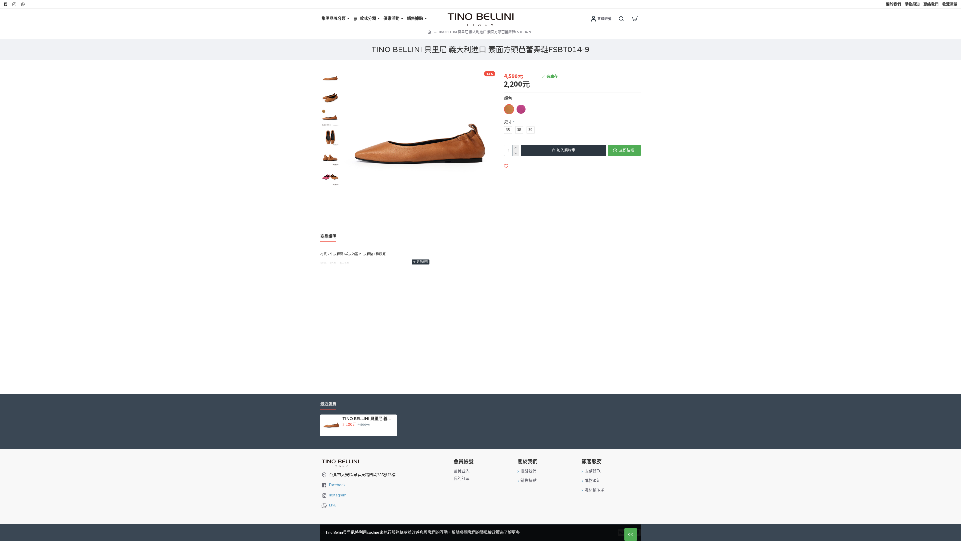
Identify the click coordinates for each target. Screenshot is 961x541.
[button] (330, 71)
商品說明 (328, 236)
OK (630, 534)
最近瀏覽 (328, 404)
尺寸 (508, 122)
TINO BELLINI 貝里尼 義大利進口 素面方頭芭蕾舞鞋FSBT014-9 (368, 418)
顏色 (508, 98)
